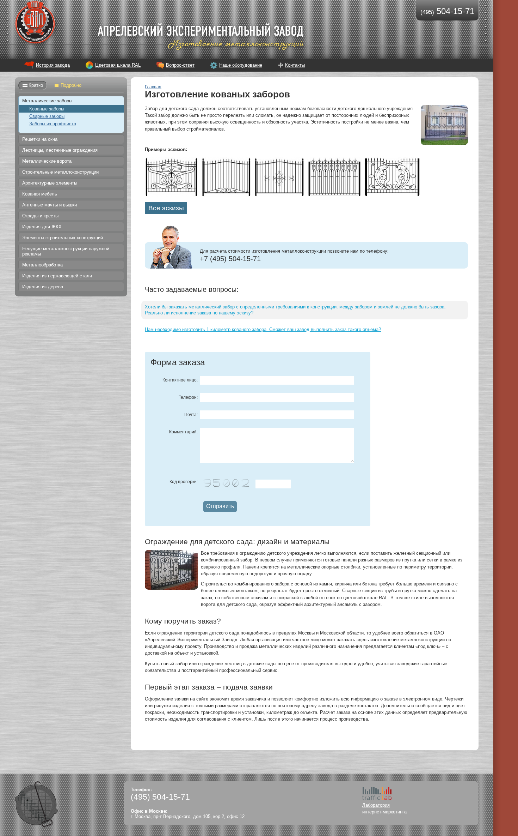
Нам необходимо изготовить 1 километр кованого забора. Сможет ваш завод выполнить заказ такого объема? (263, 329)
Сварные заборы (46, 116)
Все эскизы (166, 208)
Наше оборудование (240, 65)
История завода (53, 65)
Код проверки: (183, 481)
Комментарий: (183, 431)
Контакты (295, 65)
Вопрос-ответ (180, 65)
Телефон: (188, 397)
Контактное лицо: (180, 380)
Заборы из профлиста (52, 123)
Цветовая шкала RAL (118, 65)
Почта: (191, 414)
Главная (153, 86)
